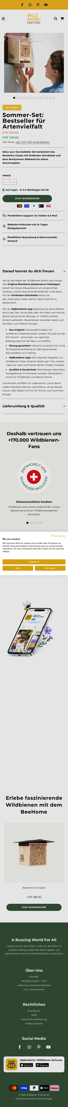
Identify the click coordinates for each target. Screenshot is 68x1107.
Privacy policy (58, 536)
